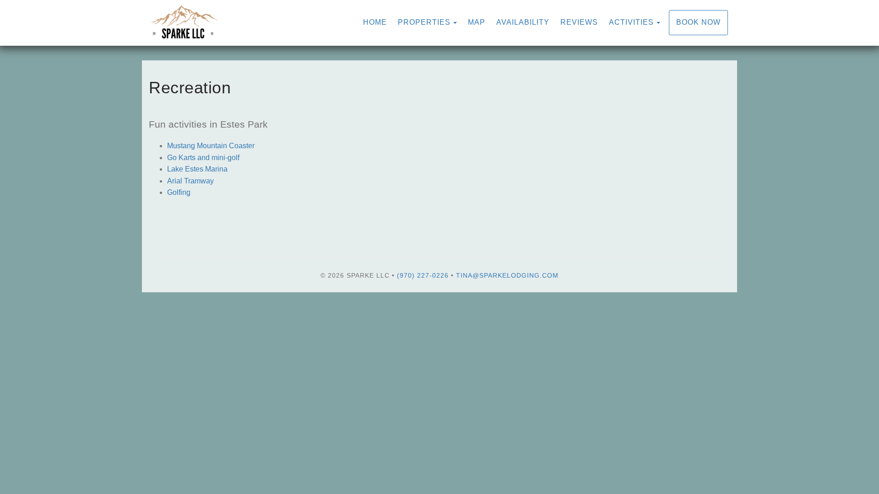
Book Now (698, 22)
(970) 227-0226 (423, 275)
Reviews (579, 22)
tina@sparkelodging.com (507, 275)
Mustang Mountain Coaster (211, 146)
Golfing (178, 192)
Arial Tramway (190, 181)
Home (375, 22)
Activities (631, 22)
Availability (522, 22)
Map (476, 22)
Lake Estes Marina (197, 169)
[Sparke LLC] (294, 23)
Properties (424, 22)
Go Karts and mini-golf (203, 157)
